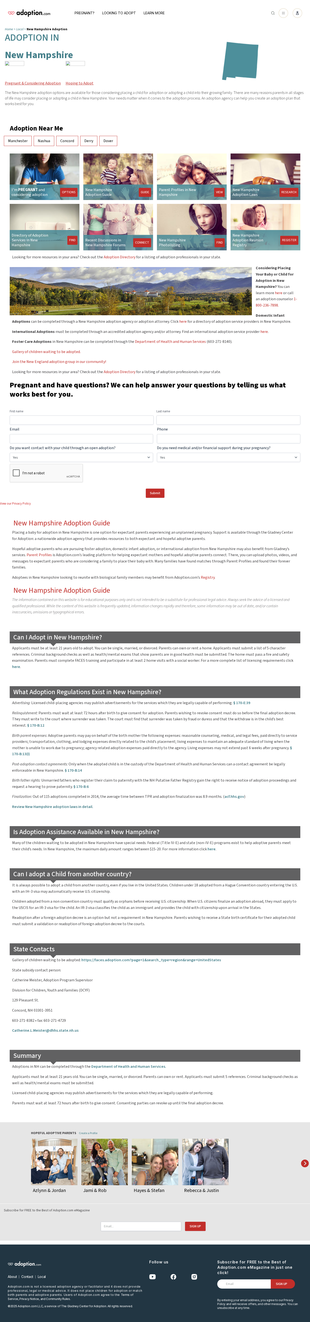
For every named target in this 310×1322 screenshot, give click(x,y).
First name (16, 411)
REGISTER (289, 240)
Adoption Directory (119, 257)
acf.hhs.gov (234, 796)
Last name (163, 411)
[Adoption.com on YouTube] (152, 1276)
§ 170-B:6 (81, 786)
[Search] (273, 13)
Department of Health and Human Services (170, 341)
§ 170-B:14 (73, 770)
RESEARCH (288, 192)
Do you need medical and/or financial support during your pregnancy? (214, 448)
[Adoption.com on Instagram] (194, 1276)
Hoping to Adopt (79, 83)
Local (42, 1277)
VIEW (219, 192)
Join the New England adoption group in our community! (59, 361)
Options (69, 192)
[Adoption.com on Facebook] (173, 1276)
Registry (208, 577)
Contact (27, 1277)
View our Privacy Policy (15, 503)
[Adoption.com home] (29, 13)
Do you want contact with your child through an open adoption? (63, 448)
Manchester (18, 141)
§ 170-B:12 (35, 725)
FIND (72, 240)
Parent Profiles (39, 555)
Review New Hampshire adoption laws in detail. (52, 806)
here (278, 293)
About (12, 1277)
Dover (108, 141)
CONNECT (142, 242)
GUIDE (145, 192)
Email (14, 429)
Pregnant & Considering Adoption (33, 83)
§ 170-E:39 (241, 703)
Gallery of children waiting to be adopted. (46, 351)
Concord (67, 141)
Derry (88, 141)
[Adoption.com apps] (283, 13)
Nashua (44, 141)
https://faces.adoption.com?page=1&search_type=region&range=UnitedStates (151, 960)
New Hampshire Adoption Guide (61, 523)
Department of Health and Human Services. (128, 1066)
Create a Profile (88, 1133)
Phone (162, 429)
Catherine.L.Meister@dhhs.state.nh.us (45, 1030)
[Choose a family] (305, 1164)
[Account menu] (297, 13)
